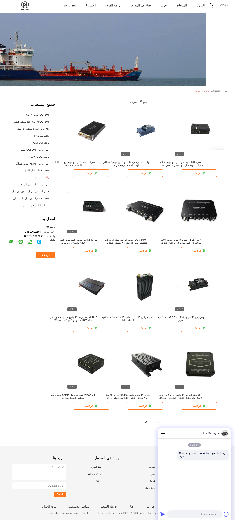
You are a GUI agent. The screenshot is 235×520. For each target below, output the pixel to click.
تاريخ (153, 474)
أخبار (131, 506)
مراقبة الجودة (113, 5)
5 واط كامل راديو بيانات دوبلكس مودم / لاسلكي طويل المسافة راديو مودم (127, 164)
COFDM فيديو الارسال (36, 114)
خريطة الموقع (109, 506)
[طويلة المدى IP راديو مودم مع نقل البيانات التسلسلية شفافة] (91, 131)
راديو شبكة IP (41, 135)
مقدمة (152, 467)
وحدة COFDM (41, 142)
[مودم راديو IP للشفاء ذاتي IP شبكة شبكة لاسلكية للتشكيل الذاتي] (145, 287)
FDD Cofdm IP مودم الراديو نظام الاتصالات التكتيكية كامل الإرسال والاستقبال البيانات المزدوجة (127, 241)
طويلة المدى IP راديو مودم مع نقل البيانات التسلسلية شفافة (73, 164)
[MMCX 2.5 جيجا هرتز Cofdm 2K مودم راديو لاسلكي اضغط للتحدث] (91, 364)
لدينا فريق (150, 488)
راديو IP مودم (202, 90)
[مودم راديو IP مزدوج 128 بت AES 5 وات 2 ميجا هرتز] (199, 287)
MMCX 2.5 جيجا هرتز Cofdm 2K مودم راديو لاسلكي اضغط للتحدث (73, 396)
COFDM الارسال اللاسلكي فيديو (31, 121)
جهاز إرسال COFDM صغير (34, 149)
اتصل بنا (91, 5)
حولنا (164, 5)
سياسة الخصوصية (78, 506)
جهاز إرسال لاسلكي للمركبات (33, 184)
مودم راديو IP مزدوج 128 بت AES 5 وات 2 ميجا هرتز (181, 319)
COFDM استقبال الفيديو (36, 170)
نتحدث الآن (70, 5)
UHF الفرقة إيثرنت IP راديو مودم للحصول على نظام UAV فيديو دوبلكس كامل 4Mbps (73, 319)
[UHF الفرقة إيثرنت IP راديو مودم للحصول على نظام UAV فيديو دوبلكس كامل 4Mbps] (91, 287)
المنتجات (181, 5)
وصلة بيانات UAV (40, 156)
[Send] (163, 514)
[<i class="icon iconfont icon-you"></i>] (134, 422)
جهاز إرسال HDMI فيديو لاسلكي (31, 163)
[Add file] (226, 514)
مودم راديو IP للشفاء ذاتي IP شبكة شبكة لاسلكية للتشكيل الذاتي (127, 319)
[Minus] (162, 433)
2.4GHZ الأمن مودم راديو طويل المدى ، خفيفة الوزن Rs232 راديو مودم (73, 241)
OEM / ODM (94, 474)
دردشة (45, 255)
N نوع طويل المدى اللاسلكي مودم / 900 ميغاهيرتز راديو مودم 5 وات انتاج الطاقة (181, 241)
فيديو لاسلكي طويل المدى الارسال (30, 191)
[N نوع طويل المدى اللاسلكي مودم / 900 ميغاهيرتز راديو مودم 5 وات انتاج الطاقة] (199, 209)
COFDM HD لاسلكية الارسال (33, 128)
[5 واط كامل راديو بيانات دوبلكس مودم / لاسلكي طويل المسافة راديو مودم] (145, 131)
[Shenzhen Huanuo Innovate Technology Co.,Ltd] (25, 6)
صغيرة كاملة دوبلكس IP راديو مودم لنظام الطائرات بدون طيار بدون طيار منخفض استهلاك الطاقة (181, 164)
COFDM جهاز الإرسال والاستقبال (31, 198)
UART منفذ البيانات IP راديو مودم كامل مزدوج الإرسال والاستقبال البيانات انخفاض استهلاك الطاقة (181, 396)
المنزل (200, 5)
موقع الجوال (49, 506)
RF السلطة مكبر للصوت (36, 205)
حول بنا (150, 506)
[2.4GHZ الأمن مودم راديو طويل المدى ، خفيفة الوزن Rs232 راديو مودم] (91, 209)
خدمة (152, 481)
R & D (98, 481)
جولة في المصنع (141, 5)
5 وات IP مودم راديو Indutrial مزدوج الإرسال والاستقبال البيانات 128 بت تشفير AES (127, 396)
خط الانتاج (96, 467)
